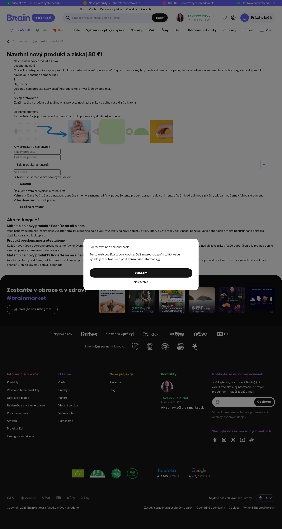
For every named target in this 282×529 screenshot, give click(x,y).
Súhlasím (141, 273)
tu (158, 259)
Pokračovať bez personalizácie (109, 247)
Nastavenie (141, 282)
